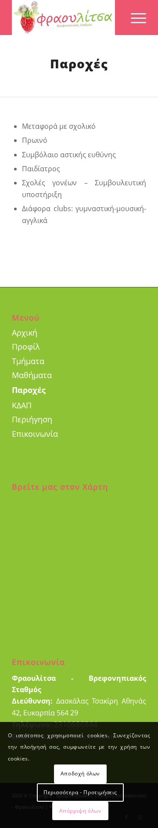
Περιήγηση (32, 419)
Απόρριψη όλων (80, 810)
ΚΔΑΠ (22, 405)
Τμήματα (28, 361)
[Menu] (134, 17)
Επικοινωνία (35, 433)
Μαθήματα (32, 375)
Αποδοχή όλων (80, 773)
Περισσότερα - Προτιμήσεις (80, 792)
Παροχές (29, 390)
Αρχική (24, 332)
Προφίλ (26, 346)
